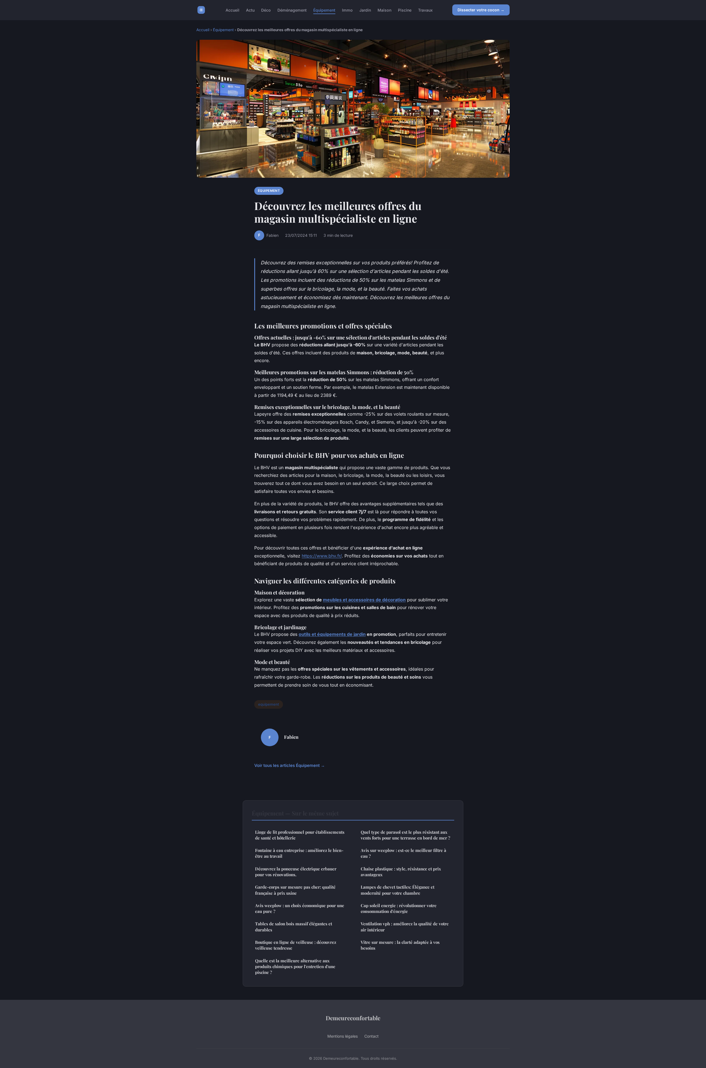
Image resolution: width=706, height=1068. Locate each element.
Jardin (365, 9)
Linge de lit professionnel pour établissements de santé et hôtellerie (299, 835)
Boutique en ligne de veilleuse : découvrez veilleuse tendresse (295, 945)
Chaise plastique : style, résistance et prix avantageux (401, 871)
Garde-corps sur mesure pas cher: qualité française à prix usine (295, 890)
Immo (347, 9)
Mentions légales (342, 1036)
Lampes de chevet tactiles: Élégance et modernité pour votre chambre (397, 890)
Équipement (324, 9)
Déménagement (292, 9)
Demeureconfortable (353, 1018)
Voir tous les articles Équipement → (289, 765)
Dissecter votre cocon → (481, 9)
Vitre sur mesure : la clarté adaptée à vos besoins (400, 945)
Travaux (425, 9)
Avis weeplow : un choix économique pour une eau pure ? (299, 908)
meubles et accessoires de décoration (364, 599)
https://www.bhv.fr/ (322, 556)
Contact (371, 1036)
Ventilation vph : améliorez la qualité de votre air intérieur (405, 926)
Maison (384, 9)
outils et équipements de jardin (332, 634)
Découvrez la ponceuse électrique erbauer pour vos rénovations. (295, 871)
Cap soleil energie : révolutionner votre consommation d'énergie (399, 908)
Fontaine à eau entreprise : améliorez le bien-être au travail (299, 853)
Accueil (232, 9)
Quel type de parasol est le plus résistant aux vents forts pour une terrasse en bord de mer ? (405, 835)
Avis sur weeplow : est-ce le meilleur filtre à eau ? (403, 853)
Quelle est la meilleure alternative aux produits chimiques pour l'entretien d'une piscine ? (295, 966)
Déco (266, 9)
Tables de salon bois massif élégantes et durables (293, 926)
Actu (250, 9)
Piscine (404, 9)
